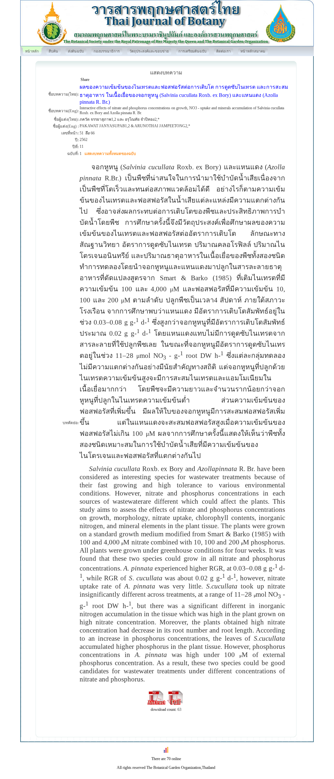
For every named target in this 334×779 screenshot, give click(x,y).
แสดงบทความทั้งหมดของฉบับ (110, 153)
